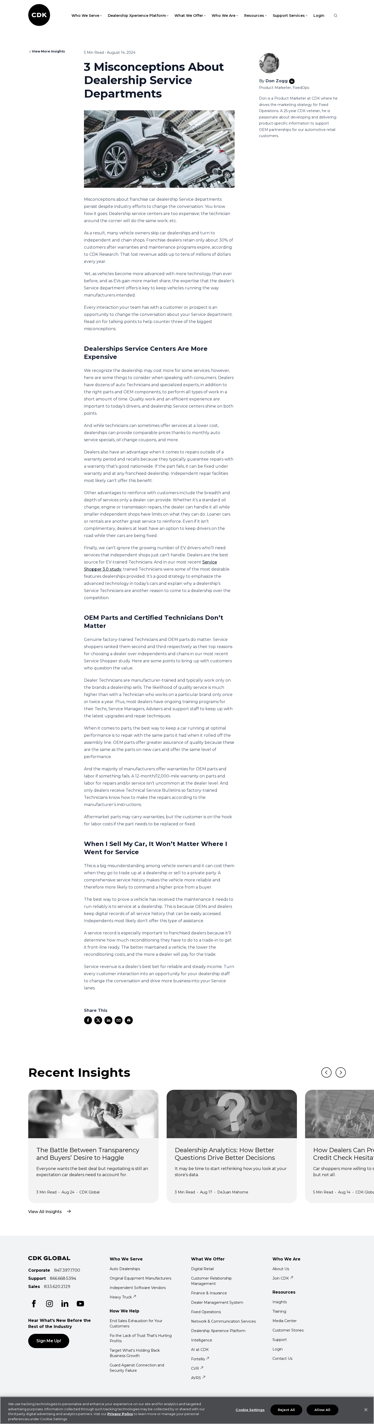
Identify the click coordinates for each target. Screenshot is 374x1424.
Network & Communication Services (223, 1321)
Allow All (322, 1410)
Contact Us (282, 1358)
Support (279, 1339)
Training (279, 1311)
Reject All (286, 1410)
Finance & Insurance (209, 1293)
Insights (279, 1302)
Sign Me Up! (48, 1340)
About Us (280, 1269)
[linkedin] (108, 1020)
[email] (118, 1020)
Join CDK (280, 1278)
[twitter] (98, 1020)
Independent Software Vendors (138, 1287)
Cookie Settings (250, 1410)
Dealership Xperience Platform (218, 1330)
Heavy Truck (121, 1297)
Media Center (284, 1321)
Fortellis (198, 1359)
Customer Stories (288, 1330)
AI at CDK (200, 1349)
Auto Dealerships (125, 1269)
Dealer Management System (217, 1302)
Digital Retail (202, 1269)
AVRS (196, 1378)
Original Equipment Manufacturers (140, 1278)
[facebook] (88, 1020)
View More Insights (48, 51)
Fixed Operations (206, 1312)
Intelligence (201, 1340)
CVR (195, 1368)
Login (318, 15)
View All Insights (45, 1211)
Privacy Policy (120, 1414)
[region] (187, 1410)
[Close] (365, 1409)
